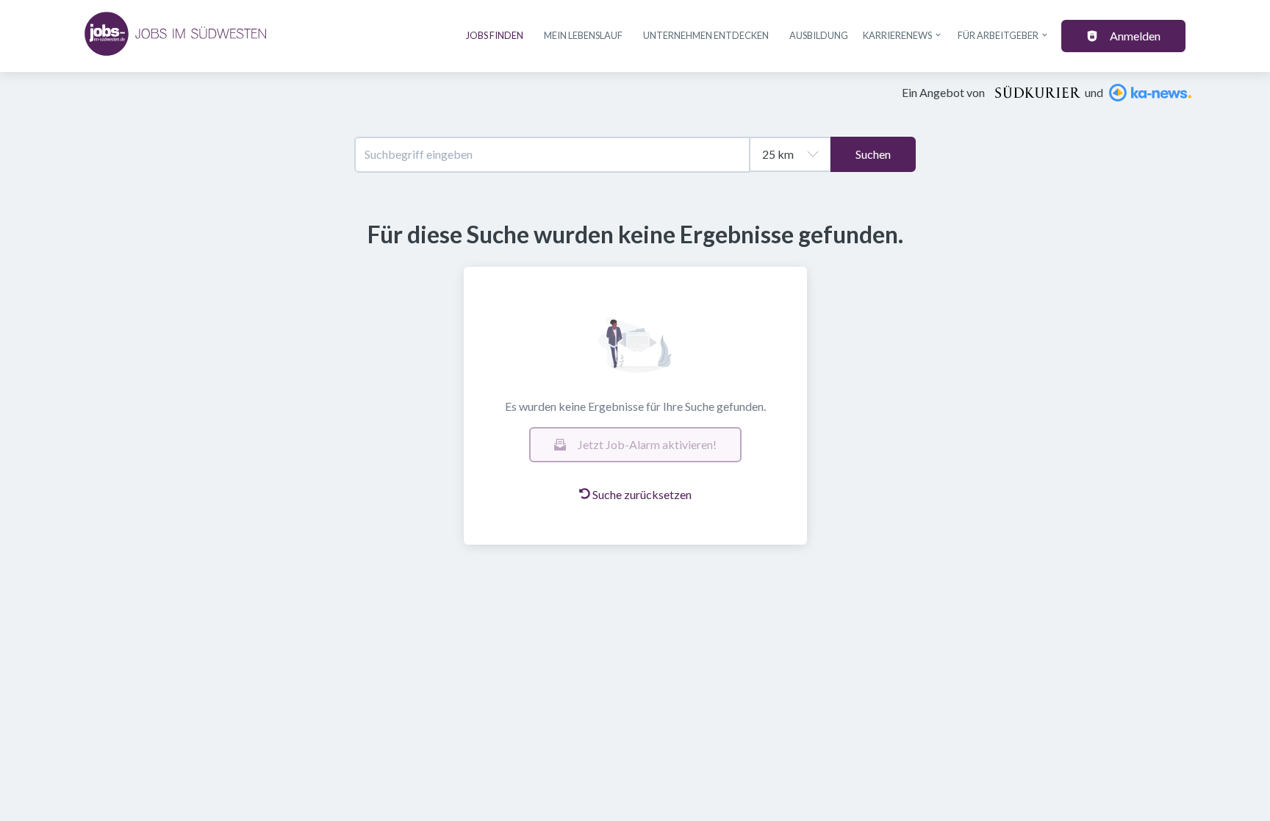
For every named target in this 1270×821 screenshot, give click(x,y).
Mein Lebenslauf (583, 35)
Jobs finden (494, 35)
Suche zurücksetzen (642, 494)
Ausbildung (818, 35)
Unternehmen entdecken (706, 35)
